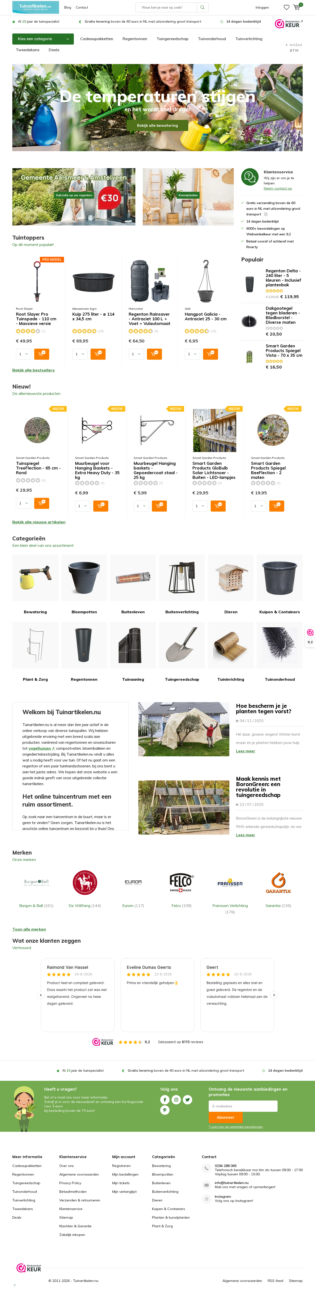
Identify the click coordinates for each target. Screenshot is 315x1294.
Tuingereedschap (173, 38)
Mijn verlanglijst (124, 1191)
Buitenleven (133, 611)
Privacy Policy (70, 1183)
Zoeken (203, 7)
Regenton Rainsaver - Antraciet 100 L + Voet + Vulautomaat (149, 319)
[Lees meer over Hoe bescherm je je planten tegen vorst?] (183, 729)
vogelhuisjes (40, 748)
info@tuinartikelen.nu (232, 1183)
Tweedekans (27, 49)
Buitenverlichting (182, 611)
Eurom (133, 905)
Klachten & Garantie (75, 1226)
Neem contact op (278, 188)
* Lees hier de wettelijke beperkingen (236, 1127)
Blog (67, 7)
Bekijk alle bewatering (157, 125)
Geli (187, 308)
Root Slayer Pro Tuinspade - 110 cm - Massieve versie (36, 319)
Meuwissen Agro (84, 308)
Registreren (121, 1166)
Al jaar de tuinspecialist (38, 21)
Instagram (176, 1099)
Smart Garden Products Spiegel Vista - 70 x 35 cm (284, 350)
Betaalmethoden (73, 1191)
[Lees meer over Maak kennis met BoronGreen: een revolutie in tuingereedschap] (183, 807)
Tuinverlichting (248, 38)
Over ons (66, 1166)
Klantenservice (70, 1209)
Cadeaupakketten (96, 38)
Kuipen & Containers (279, 611)
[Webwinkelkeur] (289, 23)
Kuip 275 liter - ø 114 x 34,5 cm (93, 316)
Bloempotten (84, 611)
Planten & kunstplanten (171, 1217)
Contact (82, 7)
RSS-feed (275, 1280)
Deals (54, 49)
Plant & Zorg (35, 679)
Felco (182, 905)
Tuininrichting (230, 679)
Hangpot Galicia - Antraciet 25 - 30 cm (206, 316)
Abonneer (226, 1117)
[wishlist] (286, 7)
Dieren (230, 611)
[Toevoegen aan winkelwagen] (41, 354)
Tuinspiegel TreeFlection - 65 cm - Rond (38, 468)
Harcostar (136, 308)
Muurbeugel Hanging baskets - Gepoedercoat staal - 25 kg (156, 470)
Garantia (278, 905)
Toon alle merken (29, 929)
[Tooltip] (266, 215)
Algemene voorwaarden (79, 1174)
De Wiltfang (85, 905)
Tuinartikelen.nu (85, 1280)
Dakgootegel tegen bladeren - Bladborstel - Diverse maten (283, 315)
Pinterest (165, 1110)
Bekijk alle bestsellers (33, 370)
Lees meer (245, 751)
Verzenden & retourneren (79, 1200)
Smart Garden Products (33, 458)
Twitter (187, 1099)
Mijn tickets (121, 1183)
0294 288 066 (225, 1166)
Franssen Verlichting (230, 908)
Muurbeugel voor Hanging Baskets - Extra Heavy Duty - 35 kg (97, 470)
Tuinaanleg (133, 679)
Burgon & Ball (36, 905)
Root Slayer (24, 308)
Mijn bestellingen (125, 1174)
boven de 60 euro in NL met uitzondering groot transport (143, 21)
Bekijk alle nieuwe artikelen (38, 521)
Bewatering (35, 611)
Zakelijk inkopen (72, 1234)
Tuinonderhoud (212, 38)
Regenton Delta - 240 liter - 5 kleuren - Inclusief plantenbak (283, 277)
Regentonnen (135, 38)
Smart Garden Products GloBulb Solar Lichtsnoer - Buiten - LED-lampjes (214, 470)
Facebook (165, 1099)
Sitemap (66, 1217)
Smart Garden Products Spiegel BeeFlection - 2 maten (268, 470)
